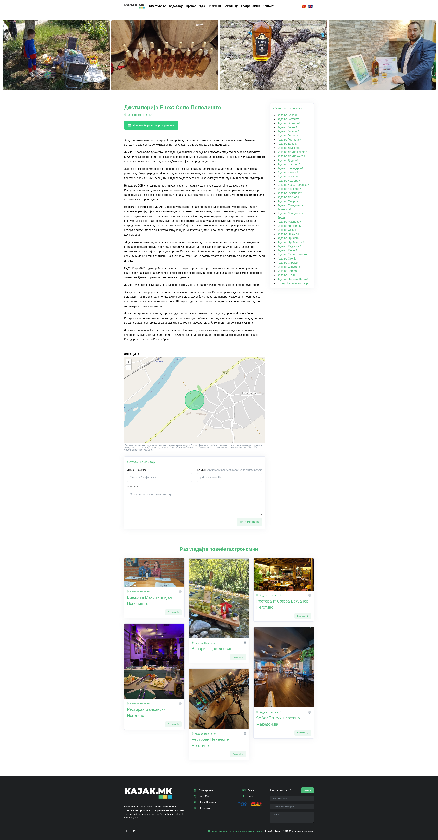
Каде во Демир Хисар (291, 156)
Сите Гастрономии (287, 108)
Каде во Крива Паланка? (293, 185)
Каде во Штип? (286, 275)
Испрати (307, 790)
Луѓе (202, 6)
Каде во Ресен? (287, 250)
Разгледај (172, 612)
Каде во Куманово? (289, 193)
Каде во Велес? (287, 127)
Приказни (214, 6)
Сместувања (157, 6)
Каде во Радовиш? (289, 246)
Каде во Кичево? (288, 172)
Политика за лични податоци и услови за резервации (235, 831)
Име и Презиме (137, 470)
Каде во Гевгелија (288, 135)
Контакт (268, 6)
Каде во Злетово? (288, 164)
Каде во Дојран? (287, 160)
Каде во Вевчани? (288, 123)
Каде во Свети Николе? (292, 254)
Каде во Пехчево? (288, 234)
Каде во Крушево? (289, 189)
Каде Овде (176, 6)
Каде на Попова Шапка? (292, 279)
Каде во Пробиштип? (290, 242)
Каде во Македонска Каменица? (290, 207)
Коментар (133, 486)
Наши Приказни (207, 802)
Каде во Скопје (287, 259)
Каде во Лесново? (288, 197)
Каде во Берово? (288, 115)
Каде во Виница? (288, 131)
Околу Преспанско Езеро (293, 283)
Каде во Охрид (286, 230)
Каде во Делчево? (288, 148)
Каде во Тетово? (287, 271)
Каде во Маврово (288, 201)
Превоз (191, 6)
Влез (250, 796)
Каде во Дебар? (287, 144)
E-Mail (229, 470)
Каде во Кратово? (288, 181)
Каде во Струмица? (289, 267)
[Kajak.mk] (134, 6)
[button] (128, 362)
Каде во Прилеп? (288, 238)
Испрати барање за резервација (153, 125)
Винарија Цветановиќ (212, 648)
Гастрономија (250, 6)
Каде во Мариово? (289, 222)
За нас (251, 790)
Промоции (204, 808)
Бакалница (231, 6)
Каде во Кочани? (288, 176)
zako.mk (277, 831)
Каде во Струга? (287, 263)
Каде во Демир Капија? (292, 152)
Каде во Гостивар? (289, 140)
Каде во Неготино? (139, 115)
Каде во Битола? (288, 119)
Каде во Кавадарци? (290, 168)
